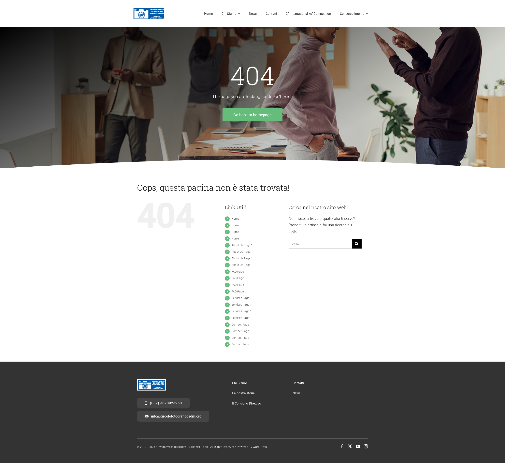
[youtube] (358, 446)
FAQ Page (238, 271)
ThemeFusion (199, 446)
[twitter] (350, 446)
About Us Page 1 (242, 245)
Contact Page (240, 324)
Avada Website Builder (172, 446)
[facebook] (342, 446)
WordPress (260, 446)
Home (235, 218)
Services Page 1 (242, 298)
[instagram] (366, 446)
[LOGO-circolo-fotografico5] (149, 9)
